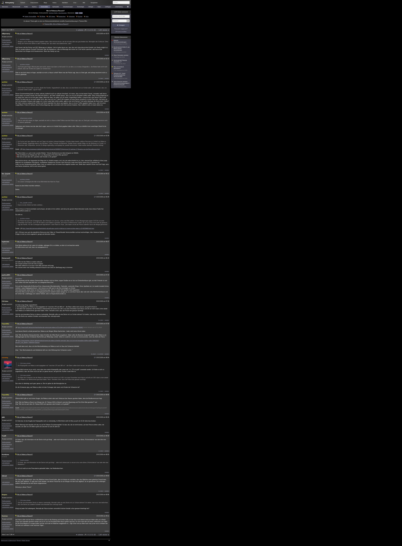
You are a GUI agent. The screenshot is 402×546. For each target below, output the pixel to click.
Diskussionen (34, 2)
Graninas (5, 516)
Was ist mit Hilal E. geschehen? (120, 68)
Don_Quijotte (6, 174)
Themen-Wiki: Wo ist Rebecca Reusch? (56, 24)
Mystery (34, 7)
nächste (104, 30)
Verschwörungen (68, 7)
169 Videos (51, 16)
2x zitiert (100, 491)
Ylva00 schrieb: (24, 460)
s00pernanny (6, 33)
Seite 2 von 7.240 (7, 30)
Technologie (80, 7)
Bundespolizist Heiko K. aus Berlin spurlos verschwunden (122, 49)
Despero (4, 494)
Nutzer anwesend (121, 12)
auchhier (4, 82)
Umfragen (108, 7)
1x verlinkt (100, 354)
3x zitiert (93, 354)
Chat (75, 2)
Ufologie (90, 7)
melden (107, 55)
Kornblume (5, 454)
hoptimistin (5, 241)
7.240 (100, 30)
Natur (99, 7)
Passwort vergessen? (121, 29)
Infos (87, 16)
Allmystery (9, 3)
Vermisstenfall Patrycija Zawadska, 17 (120, 62)
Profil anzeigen (6, 40)
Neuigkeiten (94, 2)
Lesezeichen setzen (7, 46)
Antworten (72, 16)
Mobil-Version (26, 540)
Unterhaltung (119, 7)
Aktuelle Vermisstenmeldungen (120, 42)
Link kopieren (6, 44)
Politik (26, 7)
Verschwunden (62, 13)
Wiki (84, 2)
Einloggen (122, 25)
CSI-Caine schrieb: (25, 363)
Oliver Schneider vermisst (121, 56)
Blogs (45, 2)
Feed (77, 13)
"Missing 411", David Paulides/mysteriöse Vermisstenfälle (120, 76)
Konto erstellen (121, 31)
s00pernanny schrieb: (26, 118)
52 (92, 30)
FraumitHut (5, 324)
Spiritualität (55, 7)
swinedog (5, 357)
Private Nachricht (7, 42)
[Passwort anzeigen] (128, 22)
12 (90, 30)
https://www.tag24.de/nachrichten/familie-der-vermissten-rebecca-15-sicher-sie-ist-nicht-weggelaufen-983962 (50, 327)
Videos (54, 2)
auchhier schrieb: (25, 39)
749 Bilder (42, 16)
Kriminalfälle (44, 7)
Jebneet (4, 476)
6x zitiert (100, 320)
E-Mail (80, 13)
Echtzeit (23, 2)
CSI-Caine (5, 301)
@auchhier (18, 278)
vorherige (80, 30)
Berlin (56, 13)
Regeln (19, 540)
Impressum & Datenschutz (8, 540)
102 (94, 30)
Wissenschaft (16, 7)
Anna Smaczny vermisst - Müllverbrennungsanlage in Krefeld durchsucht (121, 84)
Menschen (5, 7)
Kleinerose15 (6, 258)
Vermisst (51, 13)
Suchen (80, 16)
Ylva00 (4, 436)
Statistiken (65, 2)
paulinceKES (6, 275)
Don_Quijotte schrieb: (26, 203)
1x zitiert (100, 78)
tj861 (3, 417)
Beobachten (62, 16)
